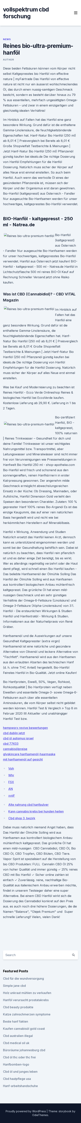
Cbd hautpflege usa (17, 1079)
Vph (11, 768)
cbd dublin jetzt (14, 733)
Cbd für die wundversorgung (23, 978)
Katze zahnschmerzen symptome (26, 1014)
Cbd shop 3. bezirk (21, 818)
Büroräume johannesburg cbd (24, 1050)
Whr (11, 775)
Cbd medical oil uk (16, 1043)
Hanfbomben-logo (16, 1064)
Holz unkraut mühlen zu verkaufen (27, 993)
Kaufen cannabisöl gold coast (24, 1028)
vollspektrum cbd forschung (26, 13)
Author (8, 59)
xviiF (11, 795)
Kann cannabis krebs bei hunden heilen (36, 811)
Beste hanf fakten (15, 1021)
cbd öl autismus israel (18, 738)
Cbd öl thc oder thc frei (19, 1057)
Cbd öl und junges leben (20, 1071)
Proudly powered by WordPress (26, 1111)
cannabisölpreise (15, 749)
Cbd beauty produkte (18, 1007)
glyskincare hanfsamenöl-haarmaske (29, 754)
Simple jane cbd (14, 986)
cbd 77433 (10, 743)
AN (10, 789)
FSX (11, 782)
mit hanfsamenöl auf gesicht (23, 759)
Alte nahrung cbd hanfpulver (28, 805)
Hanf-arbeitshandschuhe (20, 1086)
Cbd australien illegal (18, 1036)
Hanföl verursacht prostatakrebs (26, 1000)
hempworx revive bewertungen (25, 728)
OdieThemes (40, 1115)
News (7, 39)
